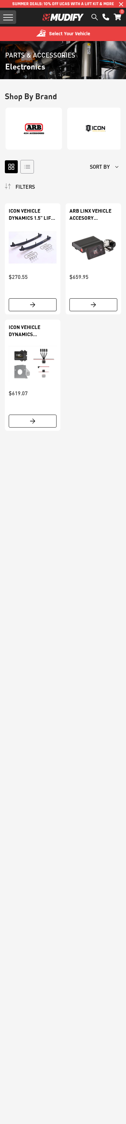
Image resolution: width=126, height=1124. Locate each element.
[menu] (8, 17)
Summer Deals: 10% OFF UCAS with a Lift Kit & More (63, 4)
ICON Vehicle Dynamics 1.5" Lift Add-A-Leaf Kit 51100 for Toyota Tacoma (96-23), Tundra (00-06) (31, 214)
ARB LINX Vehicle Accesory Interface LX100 (90, 214)
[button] (117, 17)
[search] (94, 17)
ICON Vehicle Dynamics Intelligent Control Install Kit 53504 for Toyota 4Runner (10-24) (30, 331)
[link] (33, 247)
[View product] (33, 304)
